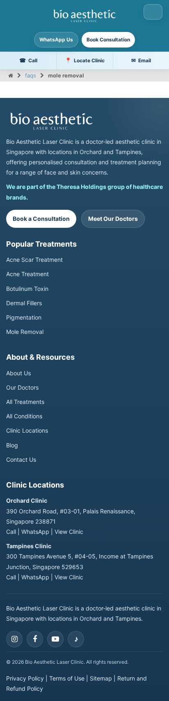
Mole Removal (24, 331)
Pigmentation (23, 317)
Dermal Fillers (24, 302)
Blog (12, 445)
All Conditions (24, 416)
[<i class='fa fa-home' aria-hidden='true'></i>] (10, 75)
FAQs (30, 75)
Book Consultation (108, 39)
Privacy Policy (25, 678)
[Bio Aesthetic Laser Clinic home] (84, 121)
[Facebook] (35, 639)
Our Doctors (22, 387)
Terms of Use (66, 678)
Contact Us (21, 459)
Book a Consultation (41, 218)
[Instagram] (14, 639)
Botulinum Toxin (27, 288)
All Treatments (25, 401)
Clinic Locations (27, 430)
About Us (18, 373)
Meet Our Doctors (113, 218)
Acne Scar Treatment (34, 259)
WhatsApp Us (56, 39)
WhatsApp (35, 531)
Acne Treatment (27, 273)
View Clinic (69, 531)
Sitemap (101, 678)
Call (11, 531)
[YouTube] (55, 639)
